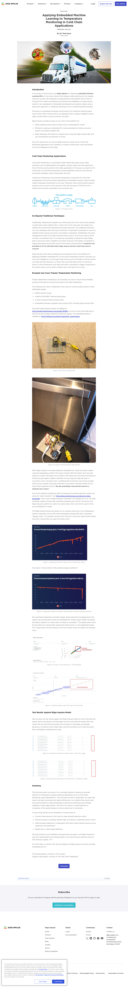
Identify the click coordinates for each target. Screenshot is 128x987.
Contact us (110, 932)
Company (78, 4)
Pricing (67, 4)
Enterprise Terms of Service (69, 973)
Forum (88, 935)
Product (30, 4)
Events (88, 932)
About (47, 948)
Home (47, 932)
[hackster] (98, 938)
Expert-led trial (106, 4)
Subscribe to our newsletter (64, 905)
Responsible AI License (116, 973)
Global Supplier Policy (87, 973)
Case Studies (49, 938)
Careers (48, 945)
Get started (120, 4)
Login (93, 4)
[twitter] (87, 938)
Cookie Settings (43, 981)
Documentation (71, 935)
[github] (94, 938)
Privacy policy (100, 973)
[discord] (102, 938)
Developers (54, 4)
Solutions (41, 4)
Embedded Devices (64, 29)
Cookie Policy (43, 969)
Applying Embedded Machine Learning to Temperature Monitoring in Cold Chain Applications (64, 20)
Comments (64, 866)
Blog (46, 941)
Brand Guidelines (51, 951)
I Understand (58, 981)
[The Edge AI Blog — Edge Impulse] (9, 4)
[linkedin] (91, 938)
